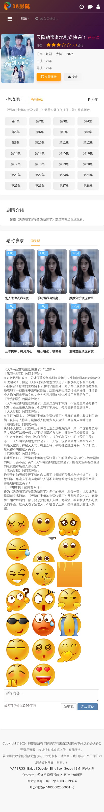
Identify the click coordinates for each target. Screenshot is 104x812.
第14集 (40, 153)
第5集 (16, 132)
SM (77, 768)
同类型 (35, 241)
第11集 (64, 142)
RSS (22, 768)
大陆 (59, 54)
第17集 (16, 164)
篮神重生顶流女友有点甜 (86, 351)
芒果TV (65, 775)
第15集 (64, 153)
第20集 (88, 164)
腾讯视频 (53, 775)
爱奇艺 (41, 775)
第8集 (88, 132)
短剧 (49, 54)
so (60, 768)
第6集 (40, 132)
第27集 (64, 185)
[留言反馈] (90, 7)
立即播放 (50, 77)
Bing (53, 768)
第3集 (64, 121)
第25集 (16, 185)
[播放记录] (82, 7)
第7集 (64, 132)
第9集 (16, 142)
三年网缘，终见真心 (18, 351)
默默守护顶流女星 (81, 298)
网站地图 (88, 768)
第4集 (88, 121)
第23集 (64, 175)
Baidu (31, 768)
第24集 (88, 175)
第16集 (88, 153)
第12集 (88, 142)
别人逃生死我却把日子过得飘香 (26, 298)
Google (43, 768)
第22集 (40, 175)
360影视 (76, 775)
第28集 (88, 185)
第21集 (16, 175)
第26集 (40, 185)
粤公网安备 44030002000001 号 (52, 787)
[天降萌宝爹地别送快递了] (17, 58)
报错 (74, 77)
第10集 (40, 142)
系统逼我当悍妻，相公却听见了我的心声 (64, 298)
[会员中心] (98, 7)
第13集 (16, 153)
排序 (94, 99)
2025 (69, 54)
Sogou (68, 768)
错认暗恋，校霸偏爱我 (52, 351)
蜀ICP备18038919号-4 (61, 781)
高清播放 (37, 99)
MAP (13, 768)
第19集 (64, 164)
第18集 (40, 164)
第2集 (40, 121)
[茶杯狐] (18, 6)
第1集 (16, 121)
